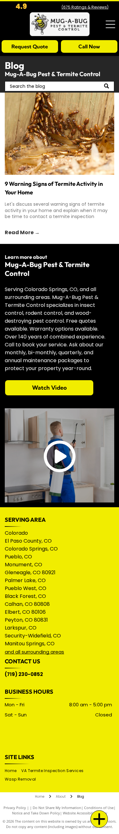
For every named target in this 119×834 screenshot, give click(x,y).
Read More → (22, 232)
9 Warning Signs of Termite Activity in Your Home (54, 188)
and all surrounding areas (34, 651)
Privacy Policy (14, 807)
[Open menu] (110, 24)
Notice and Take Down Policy (36, 813)
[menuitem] (13, 771)
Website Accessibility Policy (85, 813)
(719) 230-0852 (24, 674)
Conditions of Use (99, 807)
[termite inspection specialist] (59, 134)
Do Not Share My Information (57, 807)
